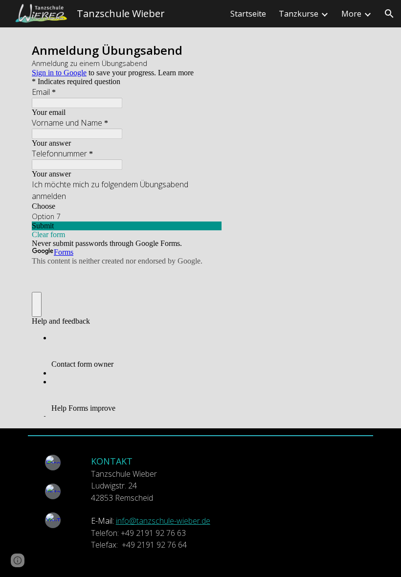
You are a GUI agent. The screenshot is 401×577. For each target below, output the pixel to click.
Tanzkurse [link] (298, 13)
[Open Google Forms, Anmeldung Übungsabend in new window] (207, 52)
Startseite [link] (248, 13)
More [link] (351, 13)
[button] (389, 13)
